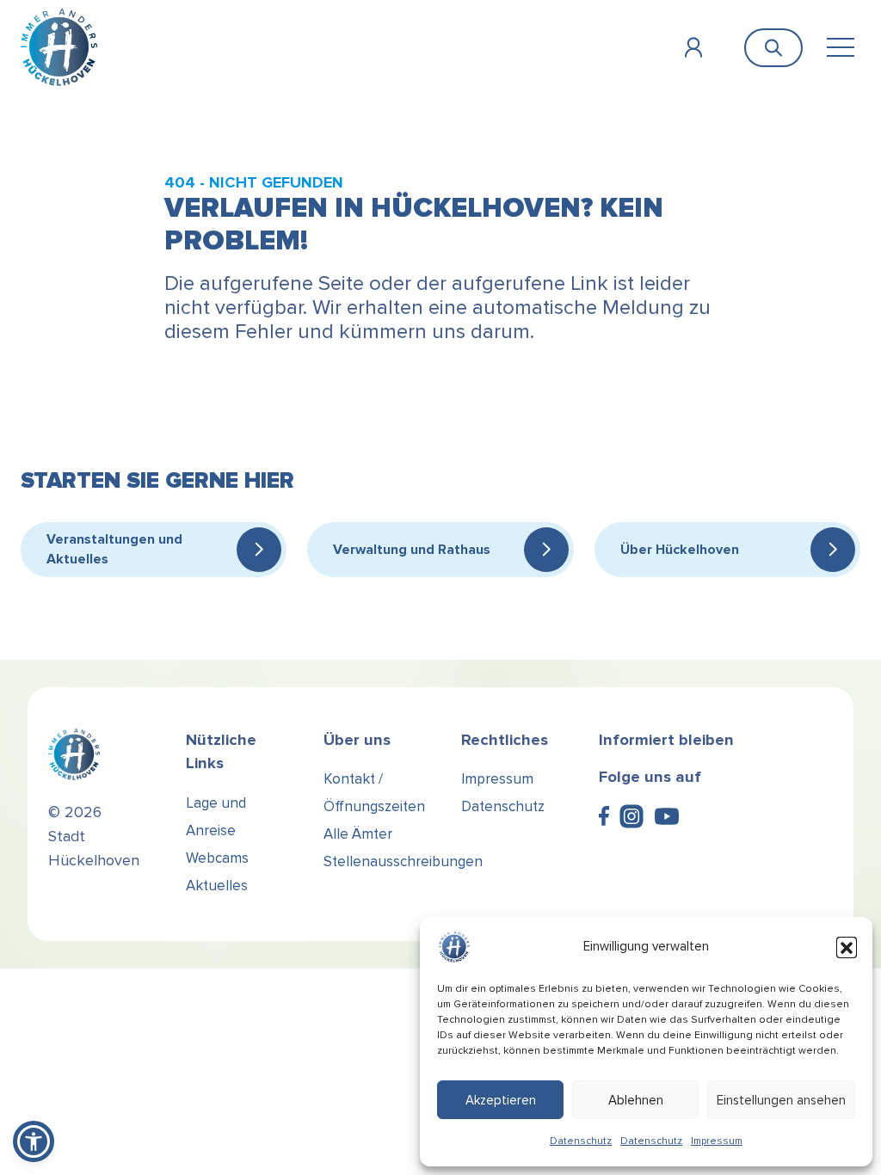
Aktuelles (217, 886)
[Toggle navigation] (840, 47)
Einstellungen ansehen (781, 1100)
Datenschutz (581, 1141)
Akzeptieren (500, 1100)
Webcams (217, 858)
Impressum (716, 1141)
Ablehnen (635, 1100)
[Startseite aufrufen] (59, 47)
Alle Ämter (357, 834)
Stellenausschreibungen (403, 861)
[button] (846, 947)
